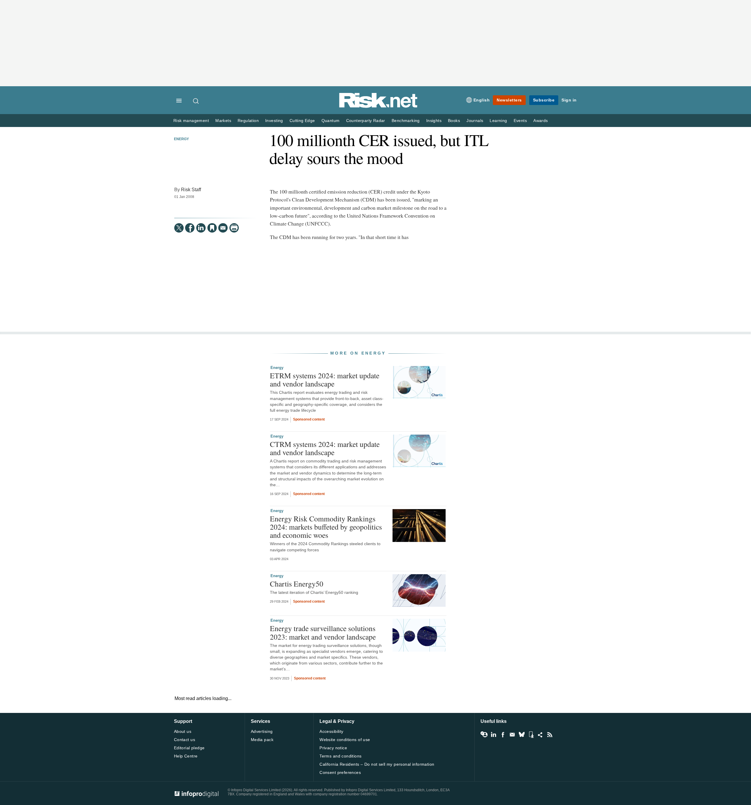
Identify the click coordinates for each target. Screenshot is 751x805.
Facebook (502, 734)
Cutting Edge (302, 120)
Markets (223, 120)
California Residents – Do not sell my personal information (376, 764)
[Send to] (223, 228)
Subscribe (544, 100)
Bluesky (521, 734)
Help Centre (186, 756)
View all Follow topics (484, 734)
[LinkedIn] (201, 228)
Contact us (184, 739)
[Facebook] (189, 228)
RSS (549, 734)
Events (520, 120)
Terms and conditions (340, 756)
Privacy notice (333, 747)
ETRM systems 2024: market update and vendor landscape (324, 379)
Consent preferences (340, 772)
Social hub (540, 734)
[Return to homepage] (378, 106)
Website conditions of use (344, 739)
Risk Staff (191, 189)
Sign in (569, 100)
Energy (181, 139)
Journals (474, 120)
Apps (531, 734)
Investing (274, 120)
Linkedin (493, 734)
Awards (540, 120)
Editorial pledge (189, 747)
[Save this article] (212, 228)
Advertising (262, 731)
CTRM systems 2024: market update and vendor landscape (325, 448)
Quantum (331, 120)
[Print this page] (234, 228)
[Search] (196, 101)
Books (454, 120)
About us (182, 731)
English (481, 100)
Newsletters (509, 100)
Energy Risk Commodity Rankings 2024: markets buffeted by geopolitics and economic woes (326, 526)
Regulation (248, 120)
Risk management (191, 120)
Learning (498, 120)
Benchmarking (406, 120)
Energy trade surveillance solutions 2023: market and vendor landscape (323, 632)
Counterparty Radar (365, 120)
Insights (434, 120)
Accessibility (331, 731)
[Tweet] (179, 228)
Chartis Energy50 (296, 583)
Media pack (262, 739)
